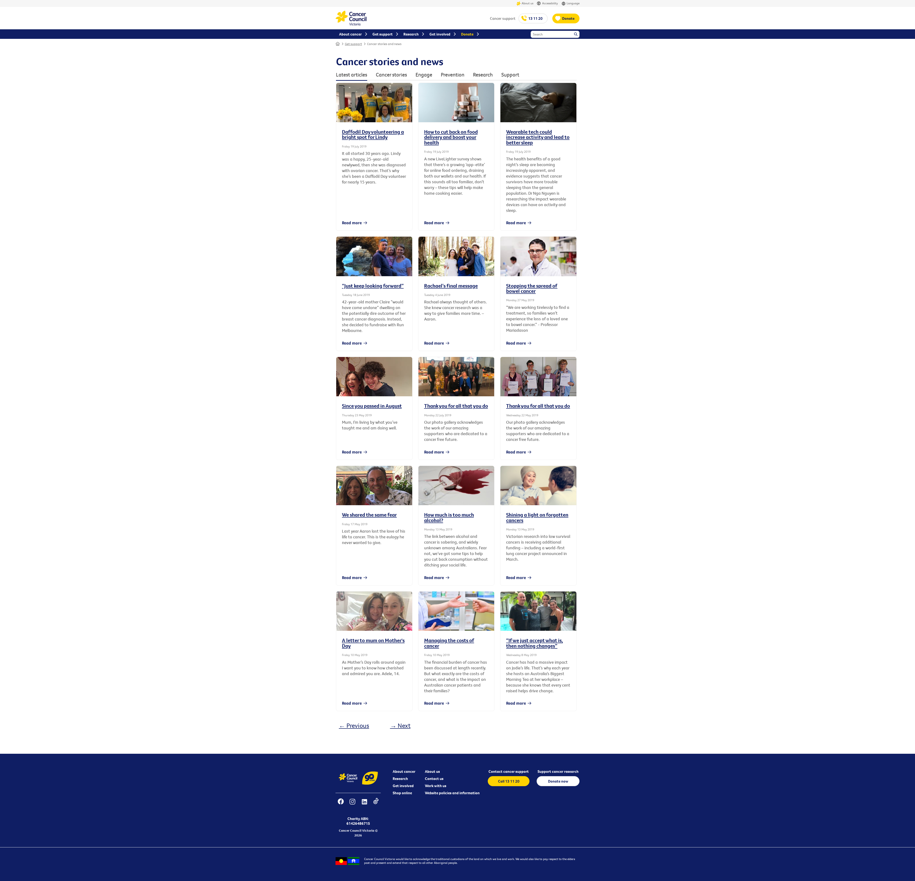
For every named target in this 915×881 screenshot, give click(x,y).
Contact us (434, 778)
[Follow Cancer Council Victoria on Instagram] (352, 804)
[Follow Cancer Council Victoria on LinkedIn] (364, 804)
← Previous (354, 725)
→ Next (400, 725)
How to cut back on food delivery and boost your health (451, 137)
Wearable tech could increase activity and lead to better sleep (537, 137)
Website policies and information (452, 792)
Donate (568, 18)
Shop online (402, 792)
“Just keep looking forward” (373, 285)
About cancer (404, 771)
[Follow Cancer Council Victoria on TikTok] (376, 804)
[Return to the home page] (351, 24)
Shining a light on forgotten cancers (537, 517)
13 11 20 (535, 18)
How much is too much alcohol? (449, 517)
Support (510, 75)
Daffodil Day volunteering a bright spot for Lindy (373, 134)
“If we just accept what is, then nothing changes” (534, 643)
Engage (424, 75)
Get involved (403, 785)
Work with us (435, 785)
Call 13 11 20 (508, 781)
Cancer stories (391, 75)
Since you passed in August (372, 405)
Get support (353, 44)
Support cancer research (558, 771)
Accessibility (550, 3)
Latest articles (351, 75)
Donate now (558, 781)
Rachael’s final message (451, 285)
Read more (352, 222)
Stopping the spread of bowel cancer (531, 288)
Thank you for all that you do (456, 405)
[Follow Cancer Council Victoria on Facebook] (341, 804)
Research (483, 75)
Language (573, 3)
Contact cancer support (508, 771)
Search (576, 34)
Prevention (452, 75)
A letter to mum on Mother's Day (373, 643)
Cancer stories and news (384, 44)
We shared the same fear (369, 514)
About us (527, 3)
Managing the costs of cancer (449, 643)
